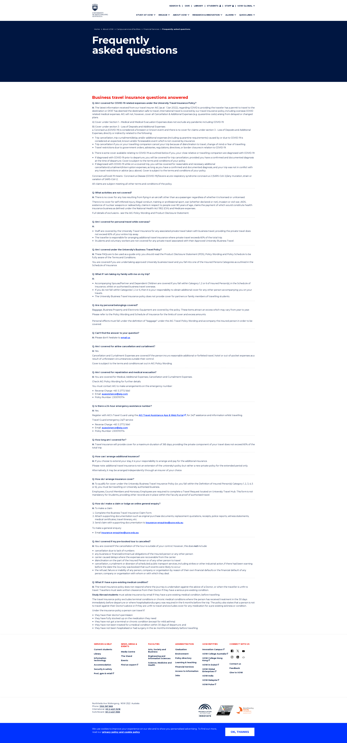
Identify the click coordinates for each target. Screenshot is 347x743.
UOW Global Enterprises (208, 670)
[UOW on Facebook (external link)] (232, 651)
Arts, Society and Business (157, 650)
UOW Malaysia (209, 680)
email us (125, 337)
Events (124, 660)
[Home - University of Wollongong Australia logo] (100, 10)
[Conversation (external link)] (243, 657)
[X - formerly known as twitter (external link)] (237, 651)
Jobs (177, 675)
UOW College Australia (214, 654)
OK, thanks (240, 732)
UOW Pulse (208, 684)
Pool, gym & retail (103, 673)
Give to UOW (236, 672)
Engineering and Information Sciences (159, 657)
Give (187, 6)
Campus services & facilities (128, 29)
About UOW (108, 29)
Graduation (181, 649)
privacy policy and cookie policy (121, 732)
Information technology (100, 659)
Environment (182, 654)
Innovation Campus (212, 649)
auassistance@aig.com (115, 394)
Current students (103, 649)
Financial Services (151, 29)
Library (198, 6)
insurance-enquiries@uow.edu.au (164, 522)
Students (212, 6)
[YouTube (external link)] (243, 651)
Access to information (186, 671)
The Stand (126, 656)
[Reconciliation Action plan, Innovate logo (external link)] (205, 710)
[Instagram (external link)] (232, 657)
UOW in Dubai (209, 665)
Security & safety (103, 669)
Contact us (235, 664)
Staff (228, 6)
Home (97, 29)
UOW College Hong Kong (212, 659)
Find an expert (128, 665)
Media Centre (128, 652)
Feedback (234, 668)
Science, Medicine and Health (160, 664)
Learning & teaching (185, 662)
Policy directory (183, 658)
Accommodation (102, 665)
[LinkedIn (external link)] (237, 657)
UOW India (207, 676)
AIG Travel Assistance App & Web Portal (161, 415)
